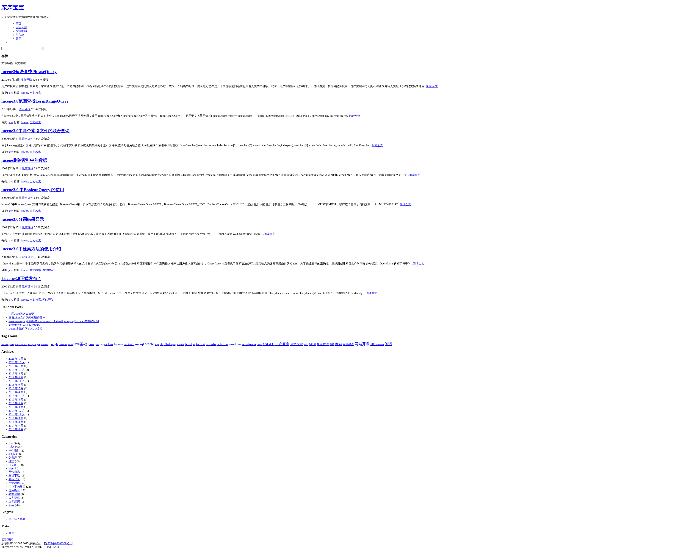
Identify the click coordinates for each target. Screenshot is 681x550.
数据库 (312, 344)
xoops (259, 344)
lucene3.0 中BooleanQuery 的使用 (32, 189)
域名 (306, 344)
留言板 (20, 34)
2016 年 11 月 (17, 380)
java (11, 92)
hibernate (63, 344)
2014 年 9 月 (16, 418)
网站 (338, 344)
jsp (101, 344)
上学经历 (14, 501)
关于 (18, 38)
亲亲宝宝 (12, 7)
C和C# (13, 446)
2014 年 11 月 (17, 414)
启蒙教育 (14, 490)
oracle (149, 344)
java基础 (80, 344)
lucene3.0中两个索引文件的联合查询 (35, 130)
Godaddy (45, 344)
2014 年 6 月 (16, 429)
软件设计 (380, 345)
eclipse (32, 344)
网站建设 (48, 270)
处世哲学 (14, 494)
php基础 (165, 344)
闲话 (388, 344)
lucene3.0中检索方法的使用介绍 (31, 249)
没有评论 (26, 79)
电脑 (332, 344)
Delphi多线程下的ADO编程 (25, 328)
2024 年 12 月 (17, 362)
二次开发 (282, 344)
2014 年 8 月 (16, 421)
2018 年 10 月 (17, 369)
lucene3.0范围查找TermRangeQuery (35, 101)
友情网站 (21, 31)
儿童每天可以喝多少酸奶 (24, 324)
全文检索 (35, 92)
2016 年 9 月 (16, 384)
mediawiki (129, 344)
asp (16, 344)
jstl (105, 344)
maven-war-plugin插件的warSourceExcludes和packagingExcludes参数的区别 (54, 321)
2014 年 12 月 (17, 410)
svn (194, 345)
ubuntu (211, 344)
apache (11, 344)
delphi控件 (22, 345)
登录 (11, 533)
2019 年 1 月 (16, 366)
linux (110, 344)
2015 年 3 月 (16, 406)
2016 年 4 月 (16, 392)
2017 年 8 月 (16, 373)
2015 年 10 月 (17, 395)
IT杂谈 (13, 464)
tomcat (200, 344)
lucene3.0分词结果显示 (22, 219)
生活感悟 (14, 482)
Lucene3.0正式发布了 (21, 278)
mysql (139, 344)
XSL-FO (268, 344)
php (156, 344)
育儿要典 (14, 497)
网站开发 (48, 299)
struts (180, 344)
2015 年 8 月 (16, 399)
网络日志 (14, 471)
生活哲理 (323, 344)
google (54, 344)
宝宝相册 (21, 27)
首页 (18, 23)
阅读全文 (432, 86)
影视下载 (14, 475)
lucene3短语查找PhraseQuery (29, 71)
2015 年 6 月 (16, 403)
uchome (222, 344)
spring (173, 345)
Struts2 (188, 344)
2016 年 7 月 (16, 388)
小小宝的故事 (17, 486)
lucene (24, 92)
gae (38, 344)
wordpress (249, 344)
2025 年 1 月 (16, 358)
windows (235, 344)
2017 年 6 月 (16, 377)
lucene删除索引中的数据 (24, 160)
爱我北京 (14, 479)
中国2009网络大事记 (21, 313)
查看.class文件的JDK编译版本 (27, 317)
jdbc (97, 345)
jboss (91, 344)
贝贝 (373, 344)
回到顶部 (7, 539)
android (4, 344)
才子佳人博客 (17, 518)
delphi (12, 454)
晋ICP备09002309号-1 (58, 543)
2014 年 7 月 (16, 425)
